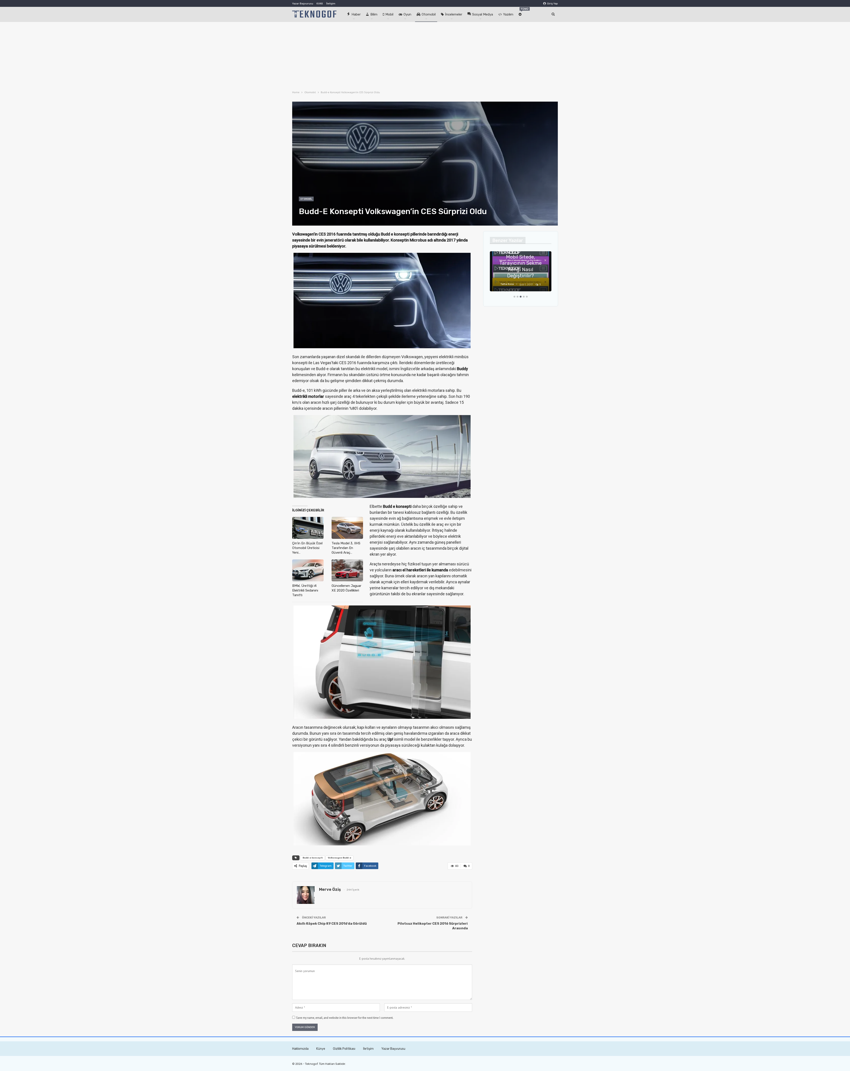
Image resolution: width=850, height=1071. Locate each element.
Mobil (389, 14)
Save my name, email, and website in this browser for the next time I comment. (344, 1018)
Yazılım (508, 14)
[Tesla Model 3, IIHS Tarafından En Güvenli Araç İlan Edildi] (347, 528)
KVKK (320, 3)
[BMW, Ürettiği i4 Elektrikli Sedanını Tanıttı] (308, 570)
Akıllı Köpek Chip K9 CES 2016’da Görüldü (332, 924)
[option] (520, 273)
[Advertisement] (425, 55)
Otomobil (429, 14)
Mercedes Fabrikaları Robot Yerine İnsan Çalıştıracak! (521, 269)
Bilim (373, 14)
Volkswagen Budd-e (339, 857)
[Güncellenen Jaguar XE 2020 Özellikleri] (347, 570)
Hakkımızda (300, 1049)
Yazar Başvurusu (302, 3)
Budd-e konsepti (313, 857)
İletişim (330, 3)
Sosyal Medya (482, 14)
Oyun (407, 14)
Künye (320, 1049)
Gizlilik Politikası (344, 1049)
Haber (356, 14)
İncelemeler (453, 14)
